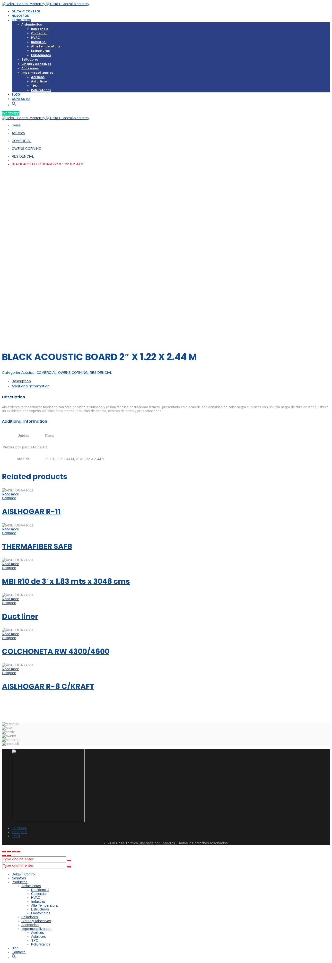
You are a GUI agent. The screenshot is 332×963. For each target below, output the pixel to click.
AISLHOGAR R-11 (31, 511)
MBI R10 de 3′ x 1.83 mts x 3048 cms (66, 581)
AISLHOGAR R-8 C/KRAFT (48, 686)
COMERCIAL (46, 372)
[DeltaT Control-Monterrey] (45, 4)
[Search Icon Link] (14, 105)
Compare (9, 498)
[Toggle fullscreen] (14, 851)
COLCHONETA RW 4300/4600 (55, 651)
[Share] (9, 851)
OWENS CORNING (73, 372)
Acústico (28, 372)
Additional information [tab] (31, 386)
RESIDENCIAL (101, 372)
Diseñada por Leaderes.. (158, 843)
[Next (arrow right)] (9, 855)
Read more (10, 494)
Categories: (11, 372)
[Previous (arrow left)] (4, 855)
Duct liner (20, 616)
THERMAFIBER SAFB (37, 546)
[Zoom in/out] (18, 851)
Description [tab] (21, 381)
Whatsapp (10, 113)
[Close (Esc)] (4, 851)
